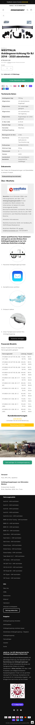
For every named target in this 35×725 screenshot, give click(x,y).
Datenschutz (7, 595)
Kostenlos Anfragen (17, 338)
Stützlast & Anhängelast (10, 606)
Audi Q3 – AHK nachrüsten (11, 512)
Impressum (6, 603)
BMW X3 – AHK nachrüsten (11, 523)
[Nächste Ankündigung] (32, 2)
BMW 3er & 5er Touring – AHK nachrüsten (15, 519)
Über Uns (6, 588)
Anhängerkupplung (8, 635)
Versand (9, 62)
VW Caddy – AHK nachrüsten (11, 559)
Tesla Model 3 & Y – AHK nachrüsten (13, 556)
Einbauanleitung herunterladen (11, 176)
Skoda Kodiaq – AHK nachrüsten (12, 552)
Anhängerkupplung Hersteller (11, 621)
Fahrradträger (7, 639)
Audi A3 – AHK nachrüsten (11, 505)
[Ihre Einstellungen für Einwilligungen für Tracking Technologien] (32, 722)
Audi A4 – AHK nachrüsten (11, 501)
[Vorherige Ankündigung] (3, 2)
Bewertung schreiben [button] (17, 425)
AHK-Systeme (7, 624)
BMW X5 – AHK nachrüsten (11, 527)
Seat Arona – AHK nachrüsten (11, 541)
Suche (5, 646)
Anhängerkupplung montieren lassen (13, 628)
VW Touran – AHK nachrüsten (11, 578)
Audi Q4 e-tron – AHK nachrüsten (13, 516)
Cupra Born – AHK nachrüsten (11, 534)
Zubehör (5, 642)
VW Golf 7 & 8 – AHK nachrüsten (12, 563)
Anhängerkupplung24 (15, 723)
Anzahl (3, 65)
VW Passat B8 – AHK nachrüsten (12, 570)
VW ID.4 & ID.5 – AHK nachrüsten (12, 567)
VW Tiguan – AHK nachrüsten (11, 574)
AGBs (4, 592)
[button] (3, 10)
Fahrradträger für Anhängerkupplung (17, 462)
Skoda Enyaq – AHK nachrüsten (12, 545)
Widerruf (5, 599)
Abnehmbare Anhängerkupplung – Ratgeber (16, 632)
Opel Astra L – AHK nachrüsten (12, 538)
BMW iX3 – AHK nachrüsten (11, 530)
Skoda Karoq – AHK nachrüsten (12, 549)
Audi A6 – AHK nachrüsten (11, 508)
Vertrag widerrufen (11, 610)
